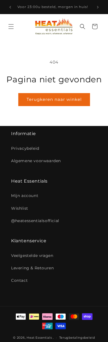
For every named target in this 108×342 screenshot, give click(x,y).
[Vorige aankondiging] (10, 7)
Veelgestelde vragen (32, 255)
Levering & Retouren (32, 267)
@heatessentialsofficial (35, 220)
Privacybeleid (25, 148)
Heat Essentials (39, 338)
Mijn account (24, 195)
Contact (19, 280)
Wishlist (19, 208)
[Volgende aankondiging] (98, 7)
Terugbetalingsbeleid (77, 338)
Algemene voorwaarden (36, 160)
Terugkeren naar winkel (54, 99)
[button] (11, 26)
